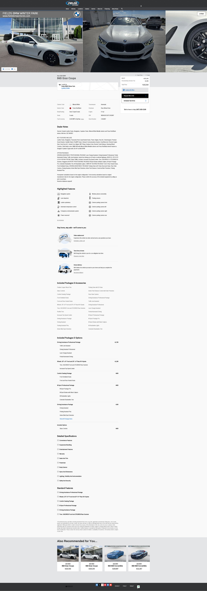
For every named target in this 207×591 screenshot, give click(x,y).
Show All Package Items (66, 419)
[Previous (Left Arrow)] (3, 41)
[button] (87, 440)
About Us (100, 9)
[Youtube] (110, 585)
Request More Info (129, 96)
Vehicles (73, 9)
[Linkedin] (108, 585)
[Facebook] (97, 585)
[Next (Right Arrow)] (204, 41)
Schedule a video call (79, 241)
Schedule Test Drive (129, 101)
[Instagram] (102, 585)
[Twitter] (99, 585)
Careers (87, 9)
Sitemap (131, 586)
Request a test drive (79, 256)
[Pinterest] (105, 585)
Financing (107, 9)
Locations (80, 9)
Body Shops (115, 9)
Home (67, 9)
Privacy (124, 586)
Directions (117, 586)
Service (93, 9)
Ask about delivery (78, 273)
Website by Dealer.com (69, 586)
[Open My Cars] (140, 6)
